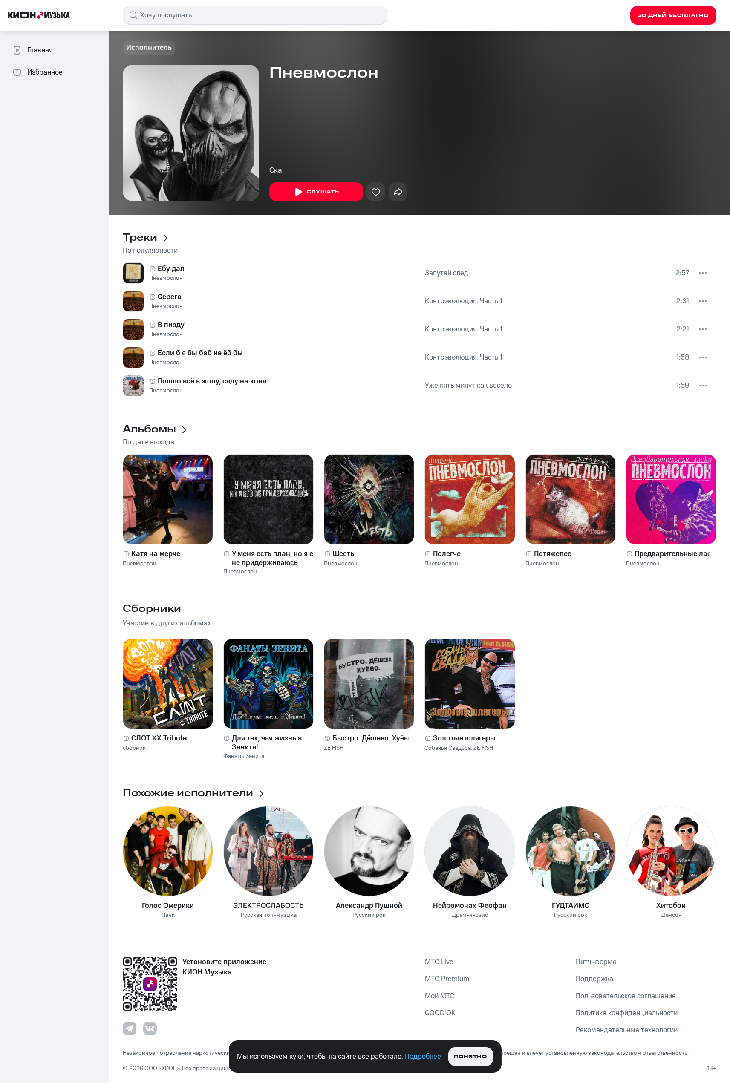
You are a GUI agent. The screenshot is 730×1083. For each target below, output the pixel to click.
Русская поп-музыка (269, 915)
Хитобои (671, 906)
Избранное (45, 72)
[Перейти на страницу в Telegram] (129, 1028)
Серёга (170, 297)
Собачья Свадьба (447, 748)
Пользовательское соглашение (626, 996)
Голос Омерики (168, 906)
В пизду (171, 325)
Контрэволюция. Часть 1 (463, 301)
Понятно (470, 1056)
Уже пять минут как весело (468, 385)
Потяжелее (552, 554)
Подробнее (423, 1056)
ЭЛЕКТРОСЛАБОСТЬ (268, 906)
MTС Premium (447, 979)
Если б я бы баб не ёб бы (200, 353)
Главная (39, 50)
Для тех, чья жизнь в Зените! (267, 742)
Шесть (343, 554)
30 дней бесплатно (673, 15)
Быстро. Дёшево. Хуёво (372, 738)
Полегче (447, 554)
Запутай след (446, 273)
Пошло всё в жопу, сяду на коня (212, 381)
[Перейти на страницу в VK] (150, 1028)
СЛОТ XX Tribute (159, 738)
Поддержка (594, 979)
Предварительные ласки (677, 554)
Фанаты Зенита (243, 756)
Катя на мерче (155, 554)
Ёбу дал (171, 269)
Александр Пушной (369, 906)
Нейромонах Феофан (470, 906)
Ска (275, 170)
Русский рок (369, 915)
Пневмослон (166, 278)
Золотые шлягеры (464, 738)
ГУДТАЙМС (570, 906)
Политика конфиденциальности (627, 1013)
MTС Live (439, 962)
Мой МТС (439, 996)
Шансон (671, 915)
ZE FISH (333, 748)
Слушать (323, 192)
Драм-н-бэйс (470, 915)
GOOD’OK (440, 1013)
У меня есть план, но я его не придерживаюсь (276, 558)
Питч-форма (596, 962)
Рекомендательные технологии (627, 1030)
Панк (168, 915)
